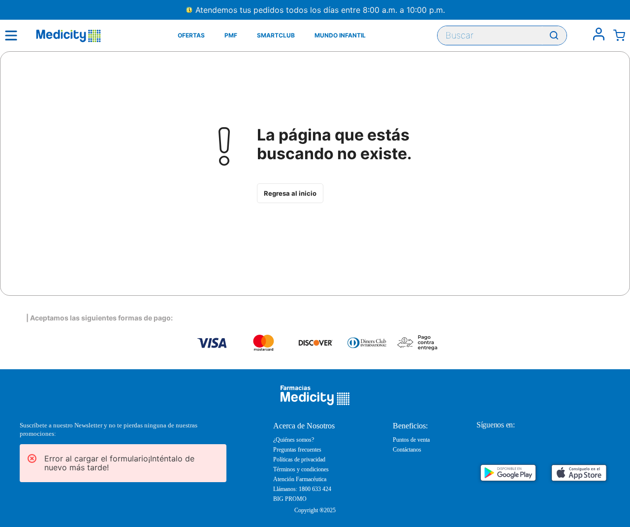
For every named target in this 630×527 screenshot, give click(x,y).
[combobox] (502, 35)
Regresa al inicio (290, 193)
